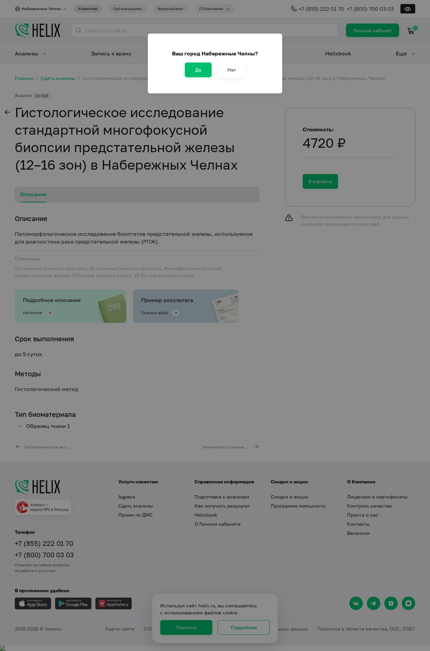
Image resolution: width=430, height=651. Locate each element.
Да (198, 70)
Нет (231, 70)
